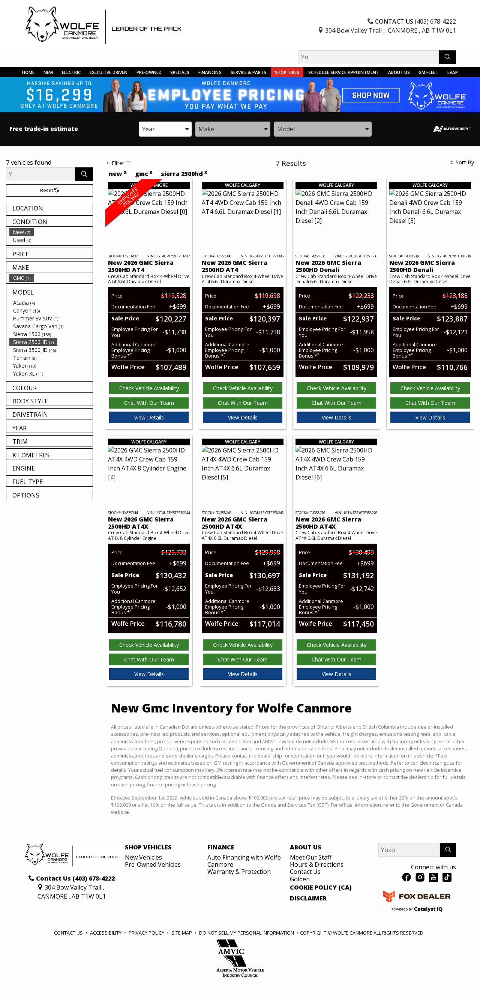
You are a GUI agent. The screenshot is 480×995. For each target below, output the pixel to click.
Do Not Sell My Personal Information (247, 932)
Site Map (182, 932)
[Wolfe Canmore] (103, 25)
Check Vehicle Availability (149, 388)
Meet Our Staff (311, 857)
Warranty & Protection (239, 871)
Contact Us (305, 871)
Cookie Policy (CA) (321, 887)
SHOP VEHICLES (148, 847)
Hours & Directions (317, 864)
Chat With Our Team (149, 402)
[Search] (447, 57)
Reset (47, 190)
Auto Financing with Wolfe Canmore (244, 861)
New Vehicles (143, 857)
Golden (300, 879)
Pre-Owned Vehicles (153, 864)
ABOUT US (305, 847)
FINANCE (220, 847)
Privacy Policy (147, 932)
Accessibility (106, 932)
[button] (28, 72)
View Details (149, 417)
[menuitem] (51, 232)
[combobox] (165, 129)
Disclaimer (308, 898)
